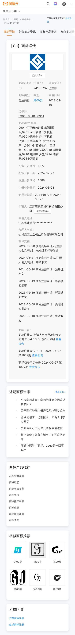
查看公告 (37, 355)
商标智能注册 (16, 476)
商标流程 (24, 241)
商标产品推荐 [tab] (48, 31)
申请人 (22, 206)
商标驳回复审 (16, 488)
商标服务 (26, 19)
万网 (16, 19)
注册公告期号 (26, 180)
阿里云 (6, 19)
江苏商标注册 (16, 618)
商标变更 (14, 507)
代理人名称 (25, 229)
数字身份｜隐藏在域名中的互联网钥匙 (43, 437)
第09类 (38, 100)
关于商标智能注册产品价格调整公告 (43, 410)
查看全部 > (60, 392)
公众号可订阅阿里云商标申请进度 (42, 428)
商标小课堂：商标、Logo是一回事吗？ (42, 448)
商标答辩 (14, 494)
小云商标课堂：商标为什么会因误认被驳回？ (43, 402)
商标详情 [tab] (9, 31)
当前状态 (54, 83)
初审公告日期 (26, 173)
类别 (36, 95)
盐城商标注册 (16, 624)
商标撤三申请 (16, 501)
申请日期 (54, 95)
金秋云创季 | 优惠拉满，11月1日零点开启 (43, 419)
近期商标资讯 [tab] (27, 31)
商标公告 (24, 330)
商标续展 (14, 482)
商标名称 (24, 83)
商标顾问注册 (16, 513)
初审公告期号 (26, 166)
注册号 (37, 83)
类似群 (22, 111)
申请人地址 (25, 218)
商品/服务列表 (27, 123)
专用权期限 (25, 194)
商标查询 (14, 520)
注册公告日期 (26, 187)
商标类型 (24, 95)
